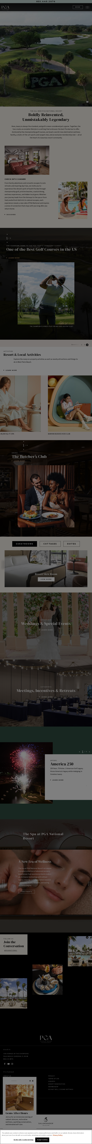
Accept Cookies (42, 1140)
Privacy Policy (57, 1135)
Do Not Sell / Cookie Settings (24, 1140)
